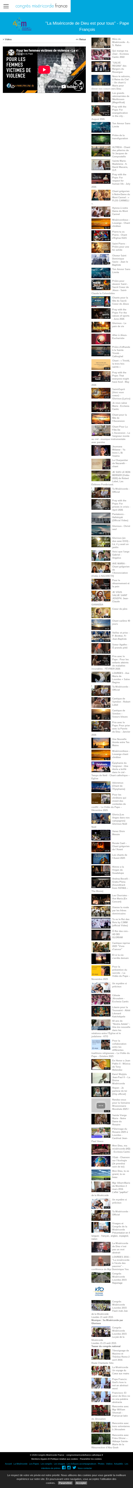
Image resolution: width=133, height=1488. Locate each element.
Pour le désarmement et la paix (120, 583)
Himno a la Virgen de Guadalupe (118, 870)
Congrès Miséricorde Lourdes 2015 (119, 1276)
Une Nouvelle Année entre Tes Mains (120, 742)
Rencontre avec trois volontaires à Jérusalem (121, 1426)
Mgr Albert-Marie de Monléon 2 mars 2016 (121, 1186)
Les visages (59, 1464)
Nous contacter (85, 1468)
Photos (101, 1464)
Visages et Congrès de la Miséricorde (119, 1226)
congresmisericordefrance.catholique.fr (84, 1455)
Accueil (8, 1464)
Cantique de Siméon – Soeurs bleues (120, 713)
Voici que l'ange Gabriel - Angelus (120, 554)
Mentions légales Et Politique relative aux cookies (54, 1459)
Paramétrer (65, 1482)
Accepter (81, 1482)
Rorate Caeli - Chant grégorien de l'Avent (121, 846)
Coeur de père (119, 609)
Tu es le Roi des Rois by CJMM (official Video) (120, 922)
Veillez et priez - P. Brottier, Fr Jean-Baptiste (120, 635)
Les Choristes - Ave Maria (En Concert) (120, 898)
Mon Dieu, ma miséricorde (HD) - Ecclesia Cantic (121, 1148)
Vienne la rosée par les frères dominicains (120, 910)
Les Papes (34, 1464)
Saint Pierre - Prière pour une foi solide (120, 246)
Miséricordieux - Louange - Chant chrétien (121, 223)
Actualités (118, 1464)
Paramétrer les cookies (91, 1459)
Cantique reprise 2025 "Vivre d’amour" (121, 946)
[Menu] (6, 6)
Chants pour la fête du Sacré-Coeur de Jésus (120, 300)
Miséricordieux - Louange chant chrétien (121, 754)
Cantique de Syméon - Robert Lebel (121, 701)
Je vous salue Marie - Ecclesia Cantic (120, 406)
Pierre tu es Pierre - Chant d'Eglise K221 (119, 234)
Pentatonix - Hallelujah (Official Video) (120, 517)
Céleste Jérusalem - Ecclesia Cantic (120, 998)
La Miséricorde (120, 1367)
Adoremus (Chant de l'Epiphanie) (118, 786)
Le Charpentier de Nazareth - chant (120, 463)
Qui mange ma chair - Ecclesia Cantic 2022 (120, 54)
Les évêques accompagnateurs (81, 1464)
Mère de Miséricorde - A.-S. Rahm (121, 42)
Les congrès (46, 1464)
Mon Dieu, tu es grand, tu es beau (120, 1174)
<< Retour (81, 39)
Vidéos (8, 39)
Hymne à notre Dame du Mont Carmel (120, 211)
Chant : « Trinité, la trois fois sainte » (121, 363)
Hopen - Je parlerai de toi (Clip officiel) (119, 1091)
